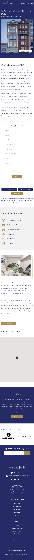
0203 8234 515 (25, 3)
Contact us (17, 417)
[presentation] (16, 412)
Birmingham (17, 506)
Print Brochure (9, 189)
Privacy (6, 554)
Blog (17, 537)
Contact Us (17, 540)
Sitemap (17, 554)
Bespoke (17, 534)
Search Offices (17, 528)
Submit (17, 177)
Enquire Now (8, 323)
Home (17, 525)
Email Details (25, 189)
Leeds (17, 515)
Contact (17, 193)
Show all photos (25, 51)
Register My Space (17, 531)
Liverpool (17, 512)
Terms (11, 554)
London (17, 503)
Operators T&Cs (25, 554)
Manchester (17, 509)
